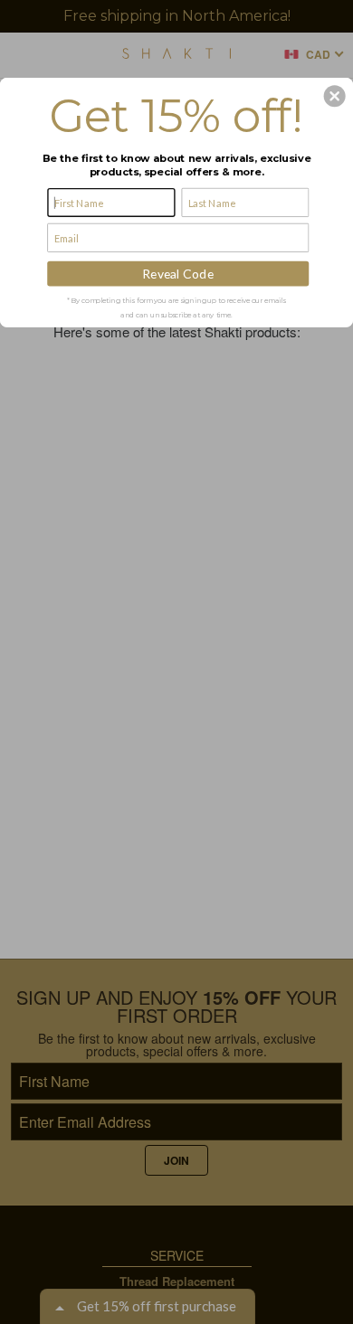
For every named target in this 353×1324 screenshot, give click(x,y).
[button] (335, 96)
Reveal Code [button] (178, 273)
